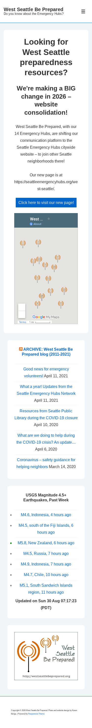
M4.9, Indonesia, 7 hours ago (46, 564)
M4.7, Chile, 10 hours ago (46, 575)
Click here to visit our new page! (46, 202)
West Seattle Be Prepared (33, 9)
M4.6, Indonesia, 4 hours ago (46, 515)
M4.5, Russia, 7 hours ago (46, 553)
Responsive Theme (36, 714)
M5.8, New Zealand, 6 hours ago (46, 543)
